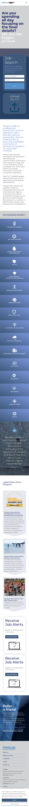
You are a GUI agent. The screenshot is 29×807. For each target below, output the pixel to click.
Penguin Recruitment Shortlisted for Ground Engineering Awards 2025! (13, 513)
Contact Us (6, 764)
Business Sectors (8, 755)
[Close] (27, 789)
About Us (5, 752)
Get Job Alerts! (12, 637)
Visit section (14, 227)
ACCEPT (14, 800)
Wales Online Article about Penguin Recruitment (14, 557)
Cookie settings (15, 804)
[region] (14, 797)
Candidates (6, 758)
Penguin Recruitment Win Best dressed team (13, 599)
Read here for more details (13, 731)
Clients (5, 761)
